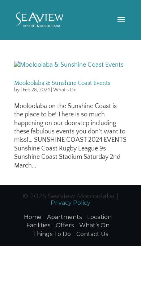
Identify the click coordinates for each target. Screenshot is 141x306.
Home (33, 217)
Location (99, 217)
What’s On (94, 225)
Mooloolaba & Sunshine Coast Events (62, 83)
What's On (65, 90)
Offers (65, 225)
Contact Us (92, 234)
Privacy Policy (70, 202)
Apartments (64, 217)
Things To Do (52, 234)
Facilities (38, 225)
